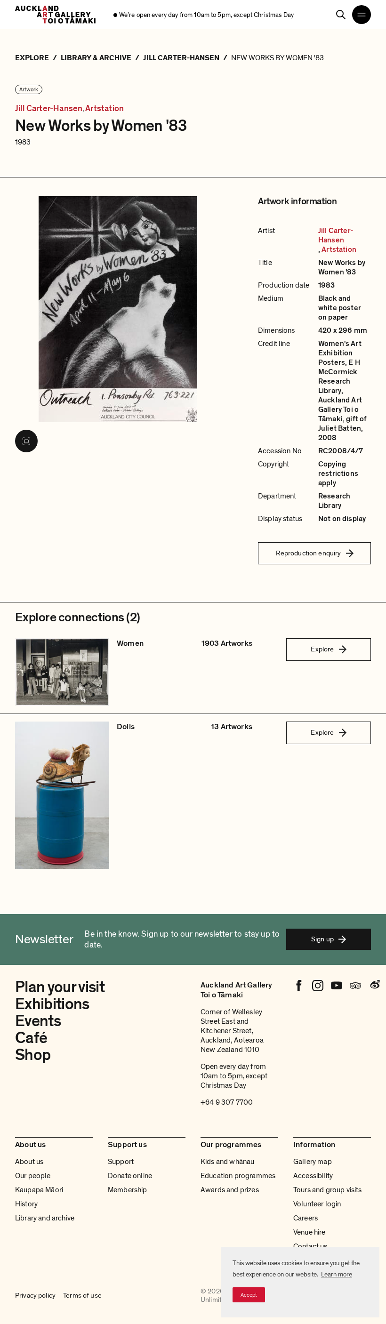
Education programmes (238, 1176)
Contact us (310, 1246)
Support (121, 1161)
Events (38, 1021)
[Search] (340, 14)
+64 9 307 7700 (227, 1102)
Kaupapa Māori (39, 1190)
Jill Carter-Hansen (48, 108)
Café (31, 1038)
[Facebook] (299, 985)
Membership (127, 1190)
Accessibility (313, 1176)
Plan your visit (60, 987)
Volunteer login (317, 1204)
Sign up (322, 939)
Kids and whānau (227, 1161)
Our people (33, 1176)
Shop (32, 1055)
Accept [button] (249, 1295)
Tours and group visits (327, 1190)
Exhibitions (52, 1004)
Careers (305, 1218)
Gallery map (312, 1161)
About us (29, 1161)
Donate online (130, 1176)
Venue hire (309, 1232)
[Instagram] (317, 985)
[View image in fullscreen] (26, 441)
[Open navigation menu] (361, 14)
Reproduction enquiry (308, 553)
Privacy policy (35, 1296)
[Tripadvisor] (355, 985)
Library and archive (44, 1218)
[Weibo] (374, 985)
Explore (322, 649)
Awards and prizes (230, 1190)
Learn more (336, 1274)
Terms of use (82, 1296)
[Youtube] (336, 985)
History (26, 1204)
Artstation (104, 108)
